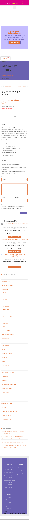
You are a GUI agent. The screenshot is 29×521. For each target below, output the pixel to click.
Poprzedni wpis (7, 86)
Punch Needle (5, 376)
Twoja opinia (5, 182)
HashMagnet (21, 513)
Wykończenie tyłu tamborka (9, 411)
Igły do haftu (22, 227)
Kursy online (5, 338)
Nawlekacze (5, 323)
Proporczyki (5, 365)
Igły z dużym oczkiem (8, 316)
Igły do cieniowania (14, 227)
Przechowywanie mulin (8, 369)
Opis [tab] (14, 116)
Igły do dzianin (6, 306)
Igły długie (7, 227)
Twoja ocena (5, 177)
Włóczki (3, 407)
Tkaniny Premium (6, 392)
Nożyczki (4, 357)
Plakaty (3, 361)
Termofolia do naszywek (8, 384)
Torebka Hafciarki (6, 396)
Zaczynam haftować (7, 419)
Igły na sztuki (6, 313)
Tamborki (4, 380)
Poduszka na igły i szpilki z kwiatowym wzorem (14, 261)
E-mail (17, 197)
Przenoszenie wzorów (8, 372)
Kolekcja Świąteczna (7, 334)
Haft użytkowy (5, 281)
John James (5, 319)
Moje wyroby (5, 345)
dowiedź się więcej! (18, 3)
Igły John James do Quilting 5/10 (14, 245)
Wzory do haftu (6, 415)
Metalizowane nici (6, 342)
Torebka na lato (6, 400)
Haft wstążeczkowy (7, 285)
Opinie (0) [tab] (14, 119)
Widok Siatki (24, 239)
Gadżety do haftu (7, 259)
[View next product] (26, 86)
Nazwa (3, 197)
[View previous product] (2, 86)
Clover (3, 227)
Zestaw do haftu (6, 423)
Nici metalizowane (6, 353)
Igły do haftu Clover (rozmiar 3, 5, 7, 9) (14, 230)
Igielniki (13, 259)
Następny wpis (21, 86)
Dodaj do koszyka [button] (14, 236)
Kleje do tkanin (6, 330)
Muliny (3, 349)
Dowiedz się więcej (14, 267)
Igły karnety (21, 242)
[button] (14, 7)
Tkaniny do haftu (6, 388)
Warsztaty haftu (6, 403)
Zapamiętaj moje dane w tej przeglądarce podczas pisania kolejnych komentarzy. (12, 207)
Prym (4, 326)
